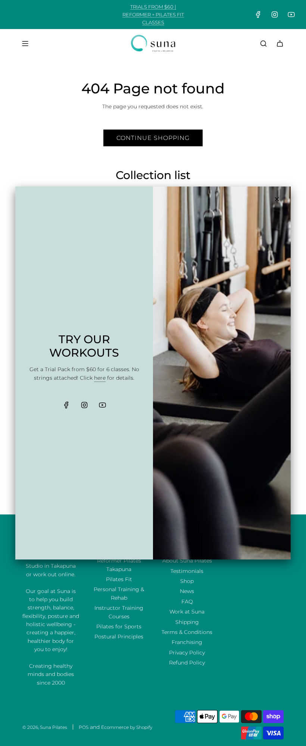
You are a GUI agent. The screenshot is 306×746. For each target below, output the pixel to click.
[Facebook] (66, 405)
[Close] (277, 199)
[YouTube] (102, 405)
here (100, 377)
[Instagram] (84, 405)
